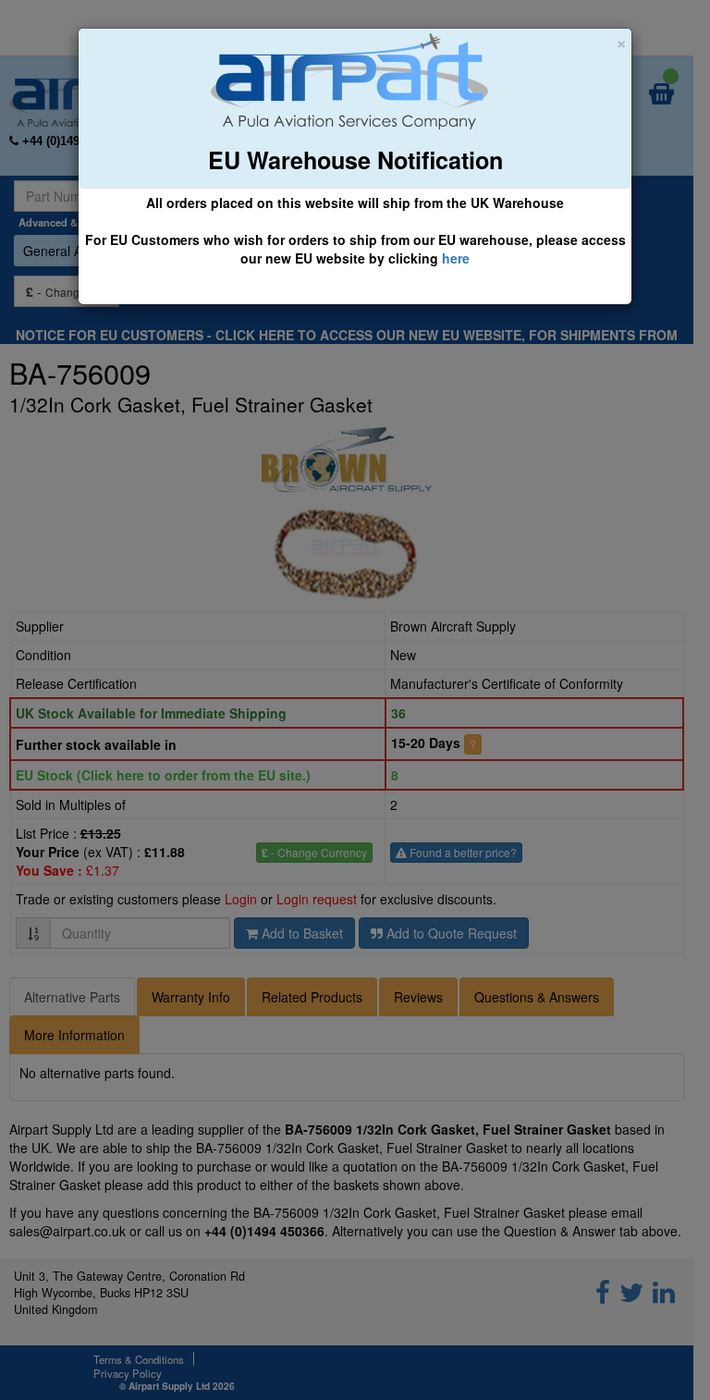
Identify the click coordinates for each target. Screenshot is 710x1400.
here (456, 258)
